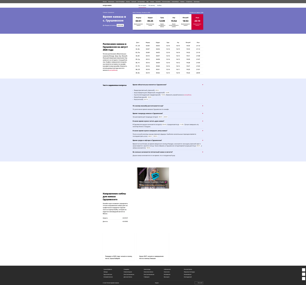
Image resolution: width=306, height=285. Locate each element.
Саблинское (167, 269)
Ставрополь (189, 1)
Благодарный (188, 277)
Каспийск (158, 1)
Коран (157, 283)
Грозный (133, 1)
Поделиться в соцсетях (303, 274)
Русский (200, 282)
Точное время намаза (113, 283)
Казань (128, 1)
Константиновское (129, 274)
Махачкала (111, 1)
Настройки (303, 278)
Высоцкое (166, 277)
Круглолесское (108, 274)
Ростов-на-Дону (166, 1)
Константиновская (149, 274)
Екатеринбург (141, 1)
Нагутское (167, 272)
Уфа (147, 1)
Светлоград (147, 269)
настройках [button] (113, 70)
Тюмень (182, 1)
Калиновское (187, 274)
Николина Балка (148, 272)
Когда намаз (107, 5)
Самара (152, 1)
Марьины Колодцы (189, 272)
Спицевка (126, 269)
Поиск (202, 5)
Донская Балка (128, 277)
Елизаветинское (108, 277)
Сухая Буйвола (108, 269)
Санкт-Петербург (120, 1)
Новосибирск (175, 1)
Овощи (106, 272)
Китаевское (167, 274)
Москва (105, 1)
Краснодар (196, 1)
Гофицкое (146, 277)
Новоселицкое (128, 272)
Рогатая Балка (188, 269)
